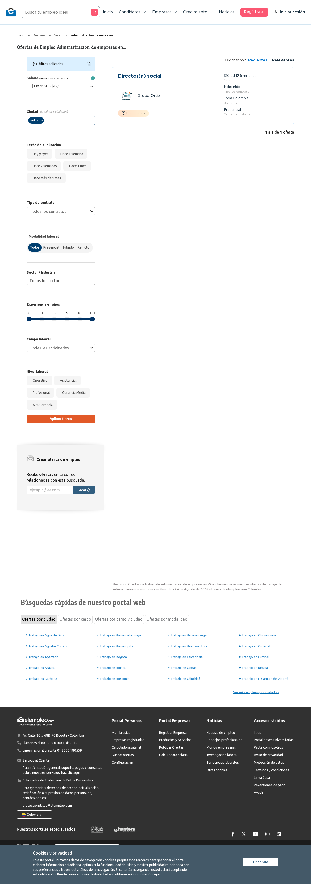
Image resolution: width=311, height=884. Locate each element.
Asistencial (68, 380)
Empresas (162, 12)
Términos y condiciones (271, 770)
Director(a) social (139, 76)
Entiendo (260, 862)
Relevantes (282, 60)
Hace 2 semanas (44, 166)
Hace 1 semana (71, 154)
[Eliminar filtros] (88, 64)
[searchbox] (46, 121)
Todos (35, 247)
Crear (82, 490)
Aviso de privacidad (268, 755)
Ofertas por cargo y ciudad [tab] (119, 619)
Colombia (33, 814)
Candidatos (129, 12)
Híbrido (68, 247)
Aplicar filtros (61, 419)
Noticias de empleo (221, 733)
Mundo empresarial (221, 747)
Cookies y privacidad (52, 852)
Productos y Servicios (175, 740)
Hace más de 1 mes (46, 178)
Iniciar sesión (292, 12)
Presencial (51, 247)
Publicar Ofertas (171, 747)
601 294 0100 (51, 743)
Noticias (226, 12)
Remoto (83, 247)
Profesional (40, 393)
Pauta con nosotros (268, 747)
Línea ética (262, 778)
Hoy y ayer (39, 154)
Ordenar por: (235, 60)
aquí (156, 874)
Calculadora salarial (126, 747)
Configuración (122, 762)
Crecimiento (195, 12)
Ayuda (258, 792)
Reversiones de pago (269, 785)
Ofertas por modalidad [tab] (167, 619)
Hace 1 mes (77, 166)
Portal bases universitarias (274, 740)
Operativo (39, 380)
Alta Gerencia (42, 405)
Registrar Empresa (173, 733)
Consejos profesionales (224, 740)
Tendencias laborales (223, 762)
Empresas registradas (128, 740)
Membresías (121, 733)
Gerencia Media (73, 393)
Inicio (108, 12)
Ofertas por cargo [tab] (75, 619)
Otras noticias (217, 770)
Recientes (257, 60)
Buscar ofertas (123, 755)
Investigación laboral (222, 755)
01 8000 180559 (69, 750)
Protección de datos (269, 762)
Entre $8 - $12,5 (47, 86)
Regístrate (254, 11)
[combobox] (61, 120)
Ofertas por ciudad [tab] (39, 619)
